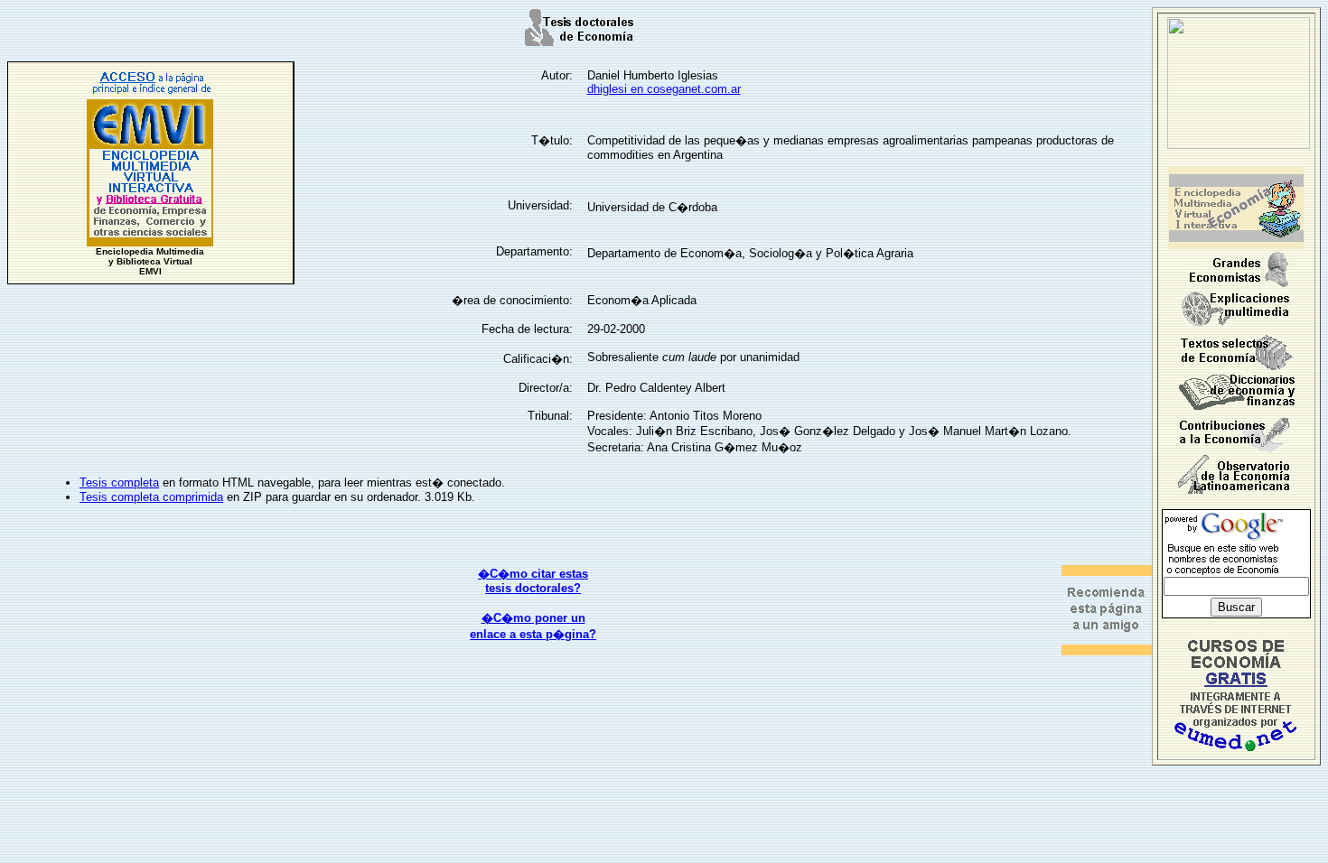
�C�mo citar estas (533, 573)
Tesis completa (119, 482)
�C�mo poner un (533, 618)
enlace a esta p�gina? (533, 634)
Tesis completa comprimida (151, 497)
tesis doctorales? (533, 588)
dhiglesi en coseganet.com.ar (664, 89)
